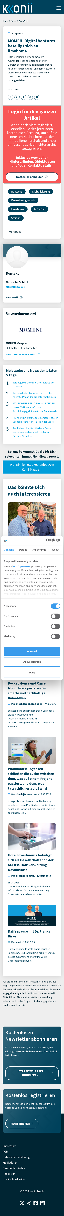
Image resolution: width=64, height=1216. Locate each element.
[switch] (55, 616)
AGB (5, 1151)
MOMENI (39, 209)
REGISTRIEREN (20, 1123)
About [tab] (55, 549)
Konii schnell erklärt (15, 1179)
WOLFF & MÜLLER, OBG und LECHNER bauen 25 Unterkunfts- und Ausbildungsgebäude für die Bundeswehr (35, 407)
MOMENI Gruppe (15, 286)
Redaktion (9, 1174)
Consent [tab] (9, 549)
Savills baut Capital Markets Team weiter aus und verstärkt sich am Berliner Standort (32, 432)
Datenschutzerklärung (16, 1157)
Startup (15, 218)
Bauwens (16, 191)
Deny (32, 672)
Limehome (17, 209)
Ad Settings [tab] (39, 549)
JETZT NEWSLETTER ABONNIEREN (30, 1073)
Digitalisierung (41, 191)
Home (5, 21)
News (13, 21)
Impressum (14, 231)
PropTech (23, 21)
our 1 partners (22, 566)
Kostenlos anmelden (29, 177)
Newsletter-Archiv (14, 1168)
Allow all (32, 651)
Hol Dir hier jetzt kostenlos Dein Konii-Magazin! (32, 466)
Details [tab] (23, 549)
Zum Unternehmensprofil (21, 354)
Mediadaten (10, 1162)
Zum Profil (12, 297)
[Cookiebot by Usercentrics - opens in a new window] (46, 540)
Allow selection (32, 661)
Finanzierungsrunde (23, 200)
